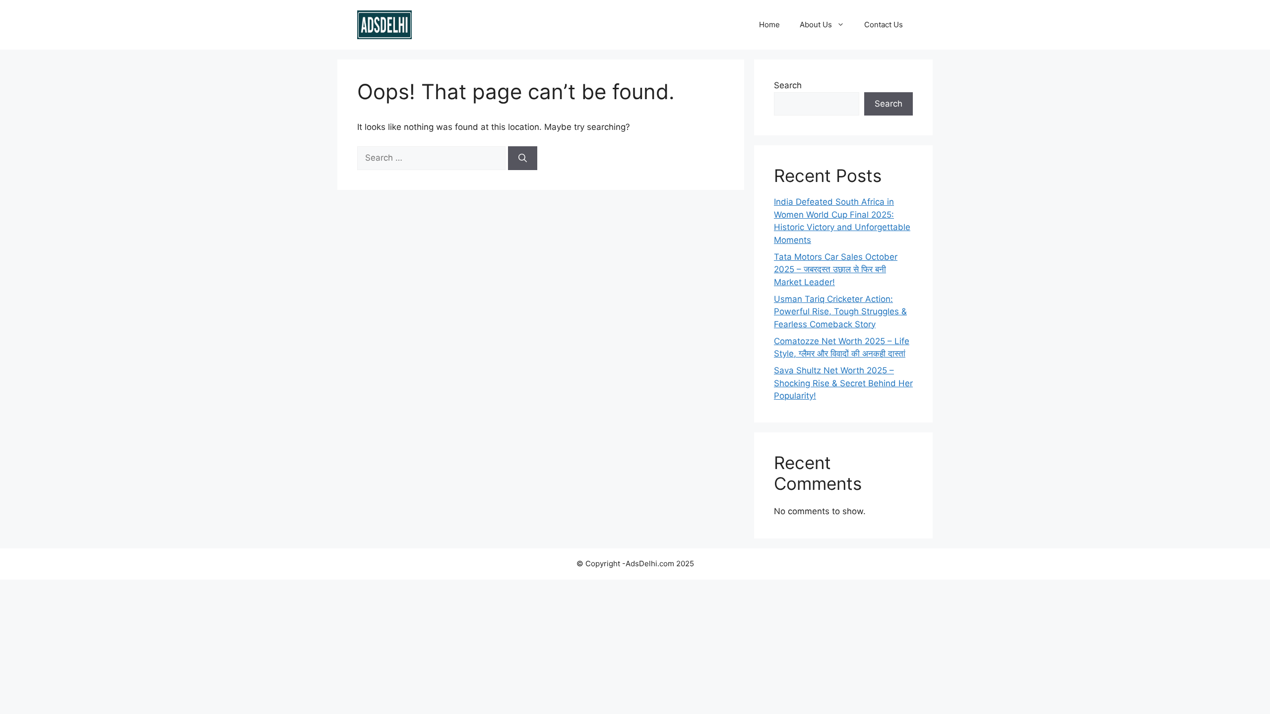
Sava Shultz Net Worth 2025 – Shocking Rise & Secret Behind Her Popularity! (843, 383)
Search (788, 85)
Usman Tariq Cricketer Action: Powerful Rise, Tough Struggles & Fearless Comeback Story (840, 311)
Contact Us (883, 24)
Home (769, 24)
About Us (816, 24)
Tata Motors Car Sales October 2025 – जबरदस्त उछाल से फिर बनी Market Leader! (835, 269)
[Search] (522, 158)
